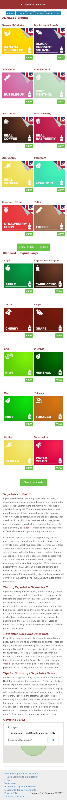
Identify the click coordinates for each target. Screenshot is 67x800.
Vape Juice (10, 783)
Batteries (39, 13)
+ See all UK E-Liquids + (33, 247)
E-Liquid (21, 13)
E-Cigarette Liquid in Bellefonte (20, 786)
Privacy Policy (11, 793)
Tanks (30, 13)
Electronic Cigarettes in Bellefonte (21, 773)
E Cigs (7, 780)
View (29, 57)
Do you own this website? (20, 740)
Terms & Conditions (14, 796)
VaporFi (27, 527)
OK (53, 740)
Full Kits (11, 13)
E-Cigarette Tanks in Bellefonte (20, 790)
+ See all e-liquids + (33, 482)
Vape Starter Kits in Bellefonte (22, 776)
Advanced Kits (53, 13)
